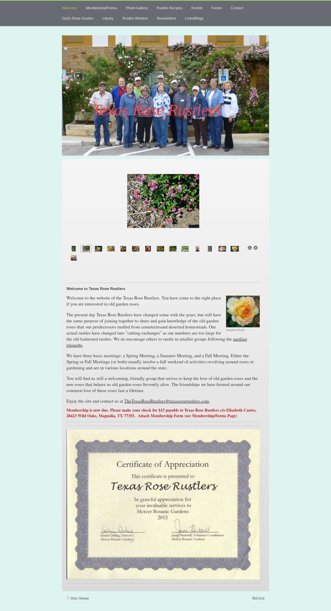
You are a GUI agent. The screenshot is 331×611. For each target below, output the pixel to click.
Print (74, 598)
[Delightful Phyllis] (243, 311)
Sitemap (84, 598)
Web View (258, 598)
